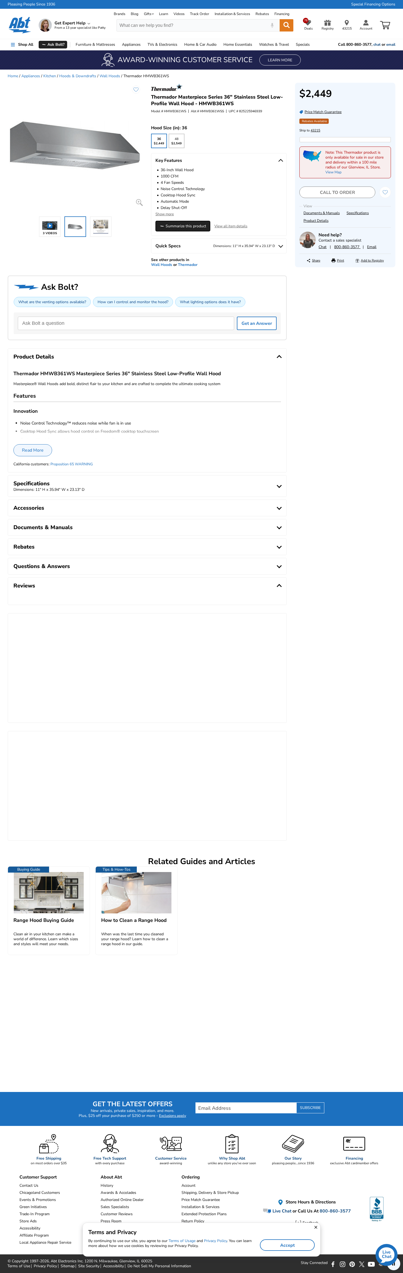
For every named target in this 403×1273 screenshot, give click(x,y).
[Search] (286, 25)
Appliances (131, 44)
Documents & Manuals (321, 213)
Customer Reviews (117, 1214)
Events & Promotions (37, 1199)
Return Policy (192, 1221)
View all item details (230, 226)
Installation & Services (232, 14)
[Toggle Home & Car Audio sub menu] (219, 44)
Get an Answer (257, 323)
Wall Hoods (110, 76)
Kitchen (49, 76)
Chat (323, 247)
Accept (287, 1245)
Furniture (95, 44)
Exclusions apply (172, 1115)
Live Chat (281, 1211)
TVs (162, 44)
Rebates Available (314, 121)
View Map (333, 172)
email (390, 44)
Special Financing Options (373, 4)
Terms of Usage (182, 1240)
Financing (282, 14)
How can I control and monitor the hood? (133, 302)
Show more (164, 214)
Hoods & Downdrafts (77, 76)
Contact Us (28, 1185)
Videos (179, 14)
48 (176, 142)
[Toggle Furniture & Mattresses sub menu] (117, 44)
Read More (33, 450)
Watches (274, 44)
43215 (315, 130)
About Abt (111, 1177)
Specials (303, 44)
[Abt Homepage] (20, 25)
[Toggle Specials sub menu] (312, 44)
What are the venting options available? (52, 302)
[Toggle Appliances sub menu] (143, 44)
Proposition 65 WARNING (71, 464)
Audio (200, 44)
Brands (119, 14)
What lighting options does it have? (210, 302)
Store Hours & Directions (310, 1202)
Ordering (190, 1177)
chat (377, 44)
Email (371, 247)
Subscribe (310, 1107)
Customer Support (38, 1177)
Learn (163, 14)
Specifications (358, 213)
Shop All (25, 44)
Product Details (315, 220)
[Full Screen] (139, 202)
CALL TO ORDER (337, 193)
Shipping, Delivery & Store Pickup (210, 1192)
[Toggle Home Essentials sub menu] (254, 44)
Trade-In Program (34, 1214)
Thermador (187, 264)
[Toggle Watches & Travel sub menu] (291, 44)
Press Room (111, 1221)
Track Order (199, 14)
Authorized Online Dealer (122, 1199)
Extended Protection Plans (204, 1214)
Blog (134, 14)
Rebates (262, 14)
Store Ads (28, 1221)
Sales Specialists (115, 1206)
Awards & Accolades (118, 1192)
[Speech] (272, 25)
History (107, 1185)
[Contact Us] (307, 247)
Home (237, 44)
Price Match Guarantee (200, 1199)
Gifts (147, 14)
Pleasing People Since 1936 (31, 4)
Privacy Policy (215, 1240)
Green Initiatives (33, 1206)
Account (188, 1185)
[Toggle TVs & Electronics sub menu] (179, 44)
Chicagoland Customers (39, 1192)
